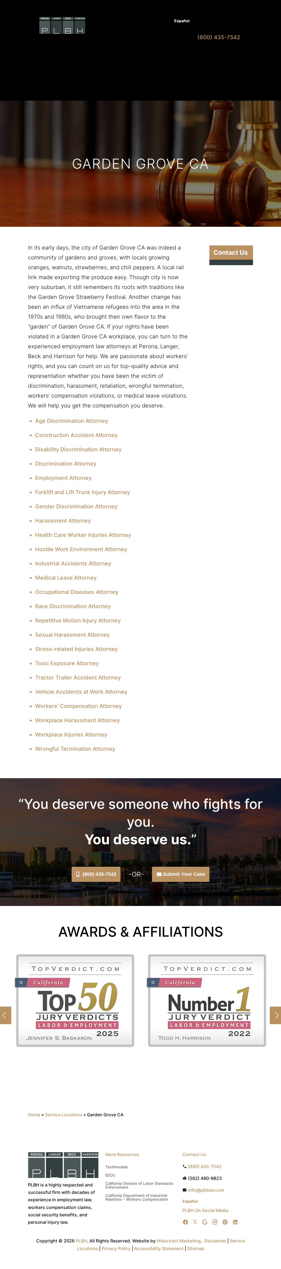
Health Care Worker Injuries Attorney (83, 535)
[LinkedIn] (235, 1222)
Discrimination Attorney (65, 463)
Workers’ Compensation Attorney (78, 706)
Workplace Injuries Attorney (71, 734)
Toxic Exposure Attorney (67, 663)
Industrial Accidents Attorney (73, 563)
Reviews (107, 52)
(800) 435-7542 (99, 874)
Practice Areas (129, 44)
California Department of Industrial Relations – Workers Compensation (136, 1198)
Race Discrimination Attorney (73, 606)
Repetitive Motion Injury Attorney (78, 620)
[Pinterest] (225, 1222)
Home (105, 44)
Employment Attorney (63, 478)
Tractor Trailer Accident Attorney (78, 677)
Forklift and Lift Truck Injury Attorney (82, 492)
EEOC (110, 1175)
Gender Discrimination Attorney (76, 506)
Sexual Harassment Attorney (72, 634)
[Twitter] (195, 1222)
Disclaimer (215, 1240)
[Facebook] (185, 1222)
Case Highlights (137, 71)
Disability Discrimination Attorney (78, 449)
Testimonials (116, 1167)
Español (182, 20)
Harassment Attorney (63, 520)
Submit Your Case (184, 874)
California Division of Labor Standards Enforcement (139, 1185)
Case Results (143, 21)
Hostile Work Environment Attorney (81, 549)
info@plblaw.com (206, 1190)
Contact (128, 52)
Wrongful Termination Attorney (75, 749)
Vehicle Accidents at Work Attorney (81, 692)
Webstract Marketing (179, 1240)
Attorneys (116, 21)
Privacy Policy (116, 1248)
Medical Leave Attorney (66, 577)
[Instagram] (215, 1222)
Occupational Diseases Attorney (76, 592)
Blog (165, 21)
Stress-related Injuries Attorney (76, 649)
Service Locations (63, 1114)
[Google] (205, 1222)
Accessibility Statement (159, 1248)
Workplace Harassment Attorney (77, 720)
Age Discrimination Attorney (71, 421)
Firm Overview (167, 44)
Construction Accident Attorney (76, 435)
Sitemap (195, 1248)
